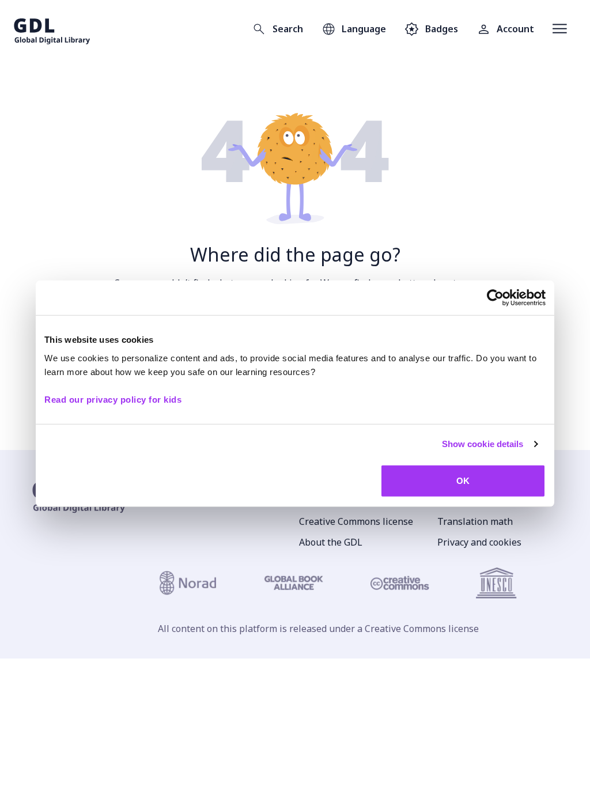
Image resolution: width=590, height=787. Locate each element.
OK (463, 480)
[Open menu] (559, 28)
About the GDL (330, 542)
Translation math (475, 521)
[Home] (52, 29)
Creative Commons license (356, 521)
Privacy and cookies (479, 542)
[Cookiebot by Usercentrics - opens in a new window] (495, 298)
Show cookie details (483, 444)
